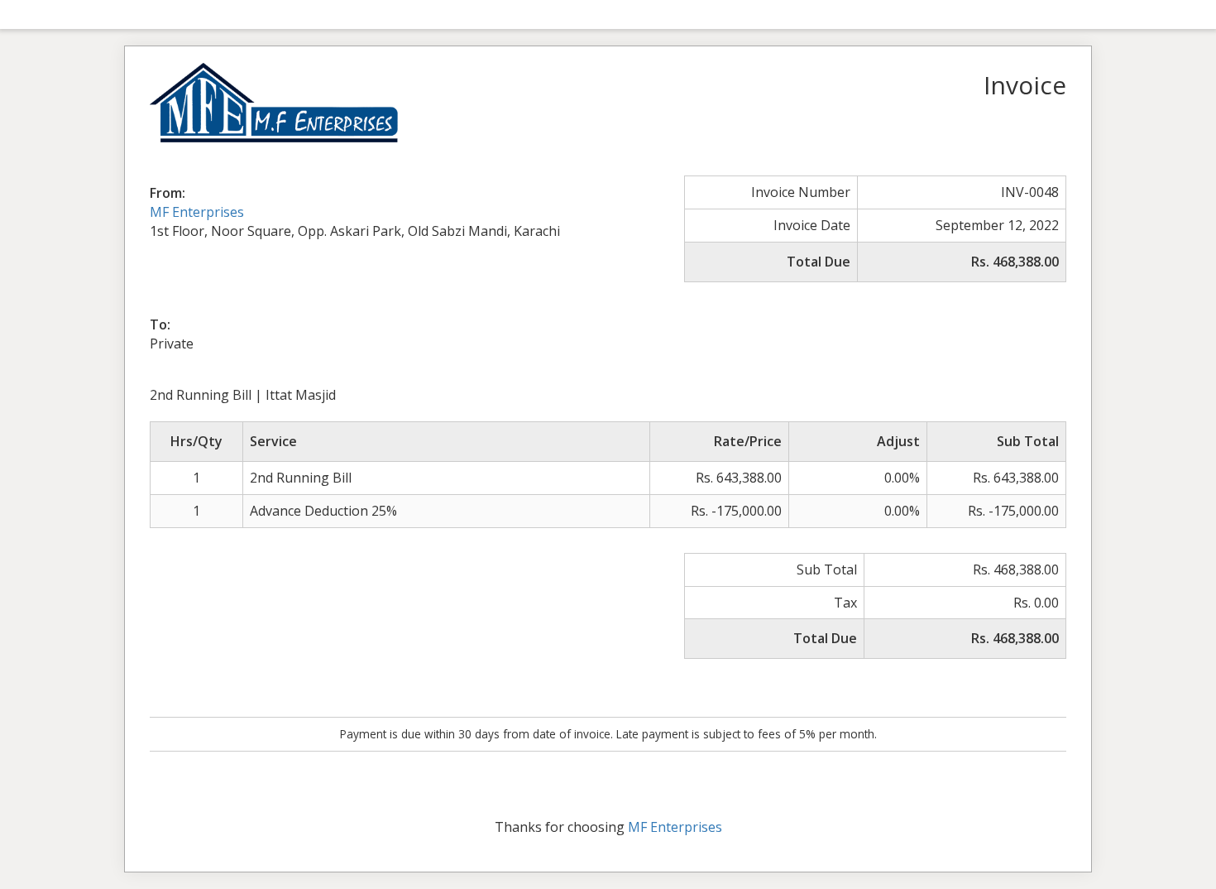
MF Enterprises (197, 212)
